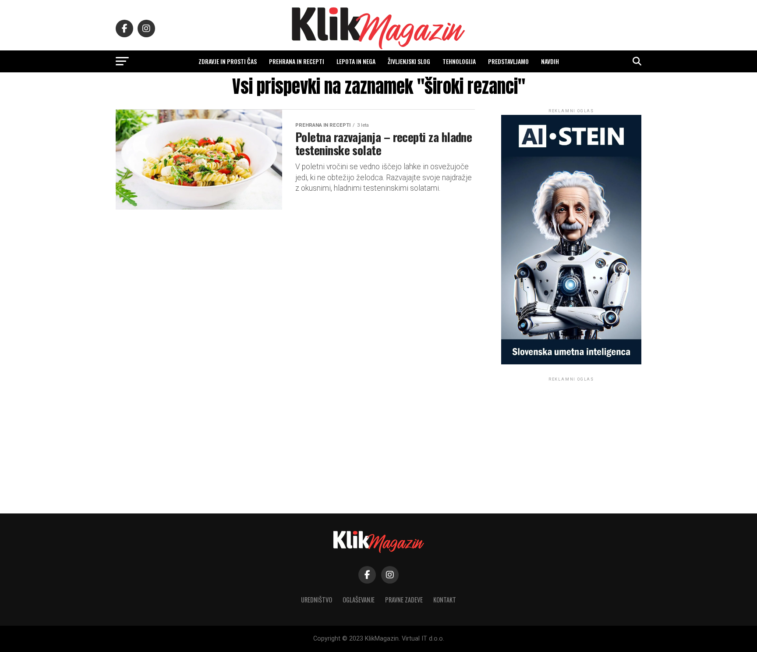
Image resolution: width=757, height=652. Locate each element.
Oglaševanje (359, 599)
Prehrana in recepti (296, 61)
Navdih (550, 61)
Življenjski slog (409, 61)
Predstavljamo (508, 61)
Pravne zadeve (404, 599)
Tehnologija (459, 61)
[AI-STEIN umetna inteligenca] (571, 362)
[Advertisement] (571, 438)
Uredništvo (316, 599)
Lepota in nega (355, 61)
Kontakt (444, 599)
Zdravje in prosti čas (227, 61)
